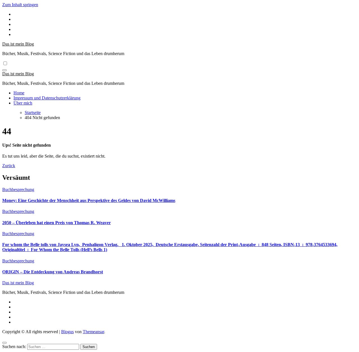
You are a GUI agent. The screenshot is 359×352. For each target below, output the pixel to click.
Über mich (22, 103)
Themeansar (93, 331)
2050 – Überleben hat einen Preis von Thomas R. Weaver (56, 222)
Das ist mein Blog (18, 44)
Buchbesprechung (18, 189)
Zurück (8, 165)
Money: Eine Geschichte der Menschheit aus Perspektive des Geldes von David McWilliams (88, 200)
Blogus (67, 331)
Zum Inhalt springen (20, 4)
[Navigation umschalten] (4, 70)
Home (18, 92)
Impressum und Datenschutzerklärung (46, 98)
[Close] (4, 343)
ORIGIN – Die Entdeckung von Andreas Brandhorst (52, 271)
